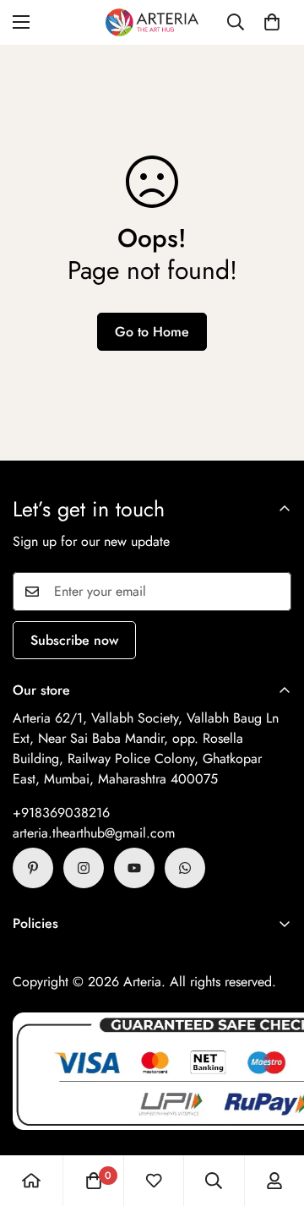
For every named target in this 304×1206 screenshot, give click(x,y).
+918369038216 (61, 812)
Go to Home (152, 331)
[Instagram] (83, 868)
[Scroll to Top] (273, 1116)
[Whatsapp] (185, 868)
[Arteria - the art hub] (152, 22)
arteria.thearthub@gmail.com (94, 833)
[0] (271, 22)
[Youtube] (134, 868)
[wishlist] (153, 1180)
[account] (274, 1180)
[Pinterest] (33, 868)
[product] (31, 1181)
